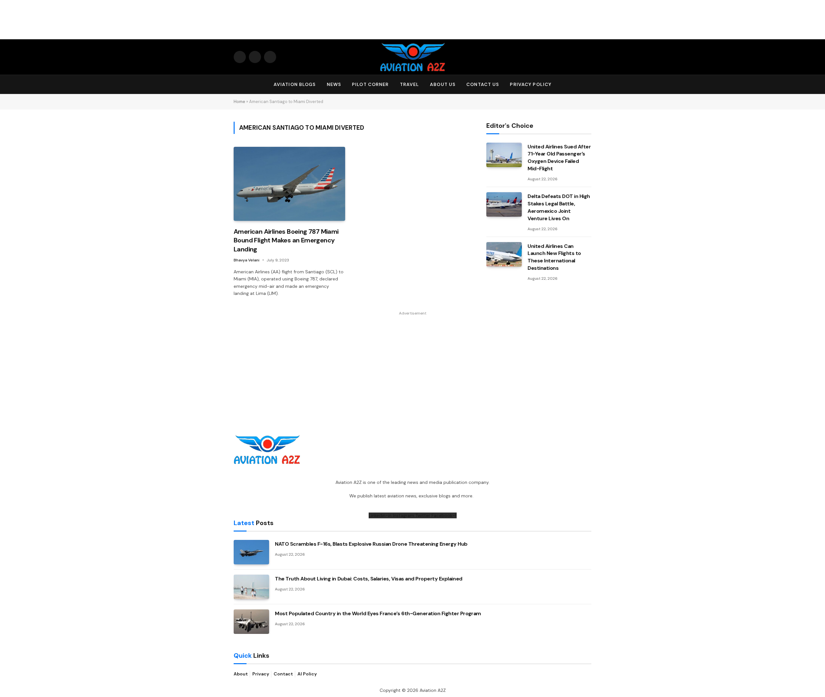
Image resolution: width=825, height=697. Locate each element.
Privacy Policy (530, 84)
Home (239, 101)
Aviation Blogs (295, 84)
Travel (409, 84)
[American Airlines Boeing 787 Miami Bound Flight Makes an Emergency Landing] (289, 184)
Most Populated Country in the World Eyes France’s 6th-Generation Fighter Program (378, 613)
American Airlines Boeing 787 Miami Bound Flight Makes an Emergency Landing (286, 240)
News (334, 84)
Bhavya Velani (246, 260)
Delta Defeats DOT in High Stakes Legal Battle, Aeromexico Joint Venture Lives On (559, 207)
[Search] (588, 84)
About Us (442, 84)
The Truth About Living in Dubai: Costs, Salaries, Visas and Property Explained (368, 578)
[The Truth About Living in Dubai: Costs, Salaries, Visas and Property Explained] (251, 587)
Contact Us (482, 84)
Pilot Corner (370, 84)
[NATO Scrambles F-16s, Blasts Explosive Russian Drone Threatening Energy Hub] (251, 552)
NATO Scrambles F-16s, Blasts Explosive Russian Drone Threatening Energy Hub (371, 544)
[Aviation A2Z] (412, 57)
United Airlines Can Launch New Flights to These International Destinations (554, 257)
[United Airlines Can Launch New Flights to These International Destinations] (504, 254)
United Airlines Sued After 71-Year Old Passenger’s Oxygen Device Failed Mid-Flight (559, 157)
